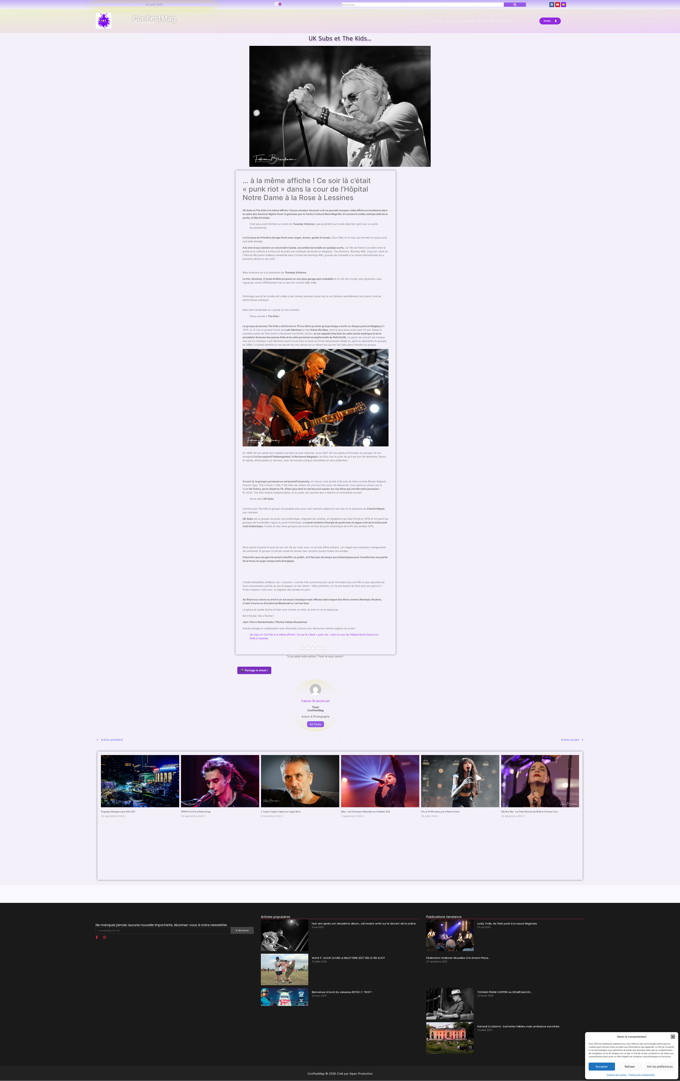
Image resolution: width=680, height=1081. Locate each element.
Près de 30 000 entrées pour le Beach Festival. (360, 811)
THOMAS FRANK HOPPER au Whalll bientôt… (504, 992)
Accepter (602, 1066)
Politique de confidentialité (641, 1074)
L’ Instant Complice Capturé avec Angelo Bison (201, 811)
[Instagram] (104, 937)
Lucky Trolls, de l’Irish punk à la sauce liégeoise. (507, 923)
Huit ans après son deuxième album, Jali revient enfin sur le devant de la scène (364, 923)
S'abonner (242, 930)
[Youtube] (557, 4)
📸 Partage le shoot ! (254, 670)
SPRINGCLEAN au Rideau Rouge (116, 811)
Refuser (630, 1066)
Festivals (449, 21)
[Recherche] (515, 4)
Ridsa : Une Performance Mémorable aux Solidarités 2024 (285, 811)
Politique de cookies (617, 1074)
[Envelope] (563, 4)
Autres (480, 21)
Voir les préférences (660, 1066)
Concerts (434, 21)
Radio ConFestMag (499, 21)
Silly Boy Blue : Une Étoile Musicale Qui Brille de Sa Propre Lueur (449, 811)
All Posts (315, 724)
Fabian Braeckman (315, 701)
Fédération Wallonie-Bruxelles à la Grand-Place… (458, 958)
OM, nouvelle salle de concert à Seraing (517, 818)
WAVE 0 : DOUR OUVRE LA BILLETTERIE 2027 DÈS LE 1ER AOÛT (348, 958)
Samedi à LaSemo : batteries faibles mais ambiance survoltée (518, 1026)
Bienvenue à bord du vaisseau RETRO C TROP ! (342, 992)
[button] (673, 1037)
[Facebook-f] (96, 937)
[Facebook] (551, 4)
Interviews (465, 21)
